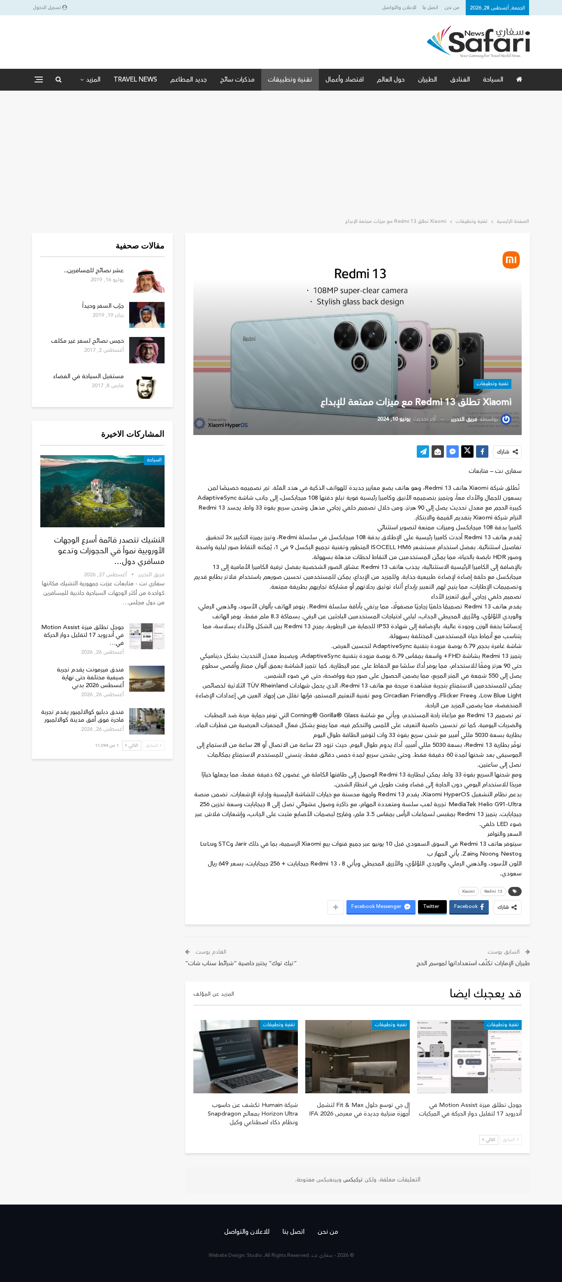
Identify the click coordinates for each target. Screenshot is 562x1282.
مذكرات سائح (237, 79)
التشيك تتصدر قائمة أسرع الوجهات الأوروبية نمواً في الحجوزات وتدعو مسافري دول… (109, 551)
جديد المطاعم (188, 79)
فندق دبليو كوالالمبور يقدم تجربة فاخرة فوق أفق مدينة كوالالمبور (82, 716)
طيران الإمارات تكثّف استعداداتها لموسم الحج (473, 963)
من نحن (452, 8)
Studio (254, 1255)
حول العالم (391, 79)
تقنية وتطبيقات (290, 79)
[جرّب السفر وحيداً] (147, 315)
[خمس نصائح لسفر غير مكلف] (147, 350)
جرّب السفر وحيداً (103, 306)
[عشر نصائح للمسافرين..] (147, 280)
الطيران (427, 79)
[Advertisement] (281, 152)
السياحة (493, 79)
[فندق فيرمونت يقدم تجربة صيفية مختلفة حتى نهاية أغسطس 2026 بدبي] (147, 679)
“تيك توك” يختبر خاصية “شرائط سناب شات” (241, 963)
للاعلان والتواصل (399, 8)
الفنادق (460, 79)
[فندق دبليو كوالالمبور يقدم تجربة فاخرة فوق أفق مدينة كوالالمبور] (147, 721)
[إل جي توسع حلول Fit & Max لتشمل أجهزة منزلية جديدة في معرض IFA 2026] (357, 1056)
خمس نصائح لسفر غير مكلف (87, 341)
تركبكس (352, 1179)
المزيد (93, 79)
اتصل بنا (430, 8)
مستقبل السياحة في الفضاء (88, 376)
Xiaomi (468, 891)
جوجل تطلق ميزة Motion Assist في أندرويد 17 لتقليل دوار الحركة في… (82, 635)
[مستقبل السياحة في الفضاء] (147, 385)
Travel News (135, 79)
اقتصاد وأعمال (344, 79)
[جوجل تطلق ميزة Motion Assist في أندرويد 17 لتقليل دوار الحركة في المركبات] (469, 1056)
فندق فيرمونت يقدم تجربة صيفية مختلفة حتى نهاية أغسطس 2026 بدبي (90, 677)
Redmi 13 (493, 891)
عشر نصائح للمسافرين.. (94, 270)
